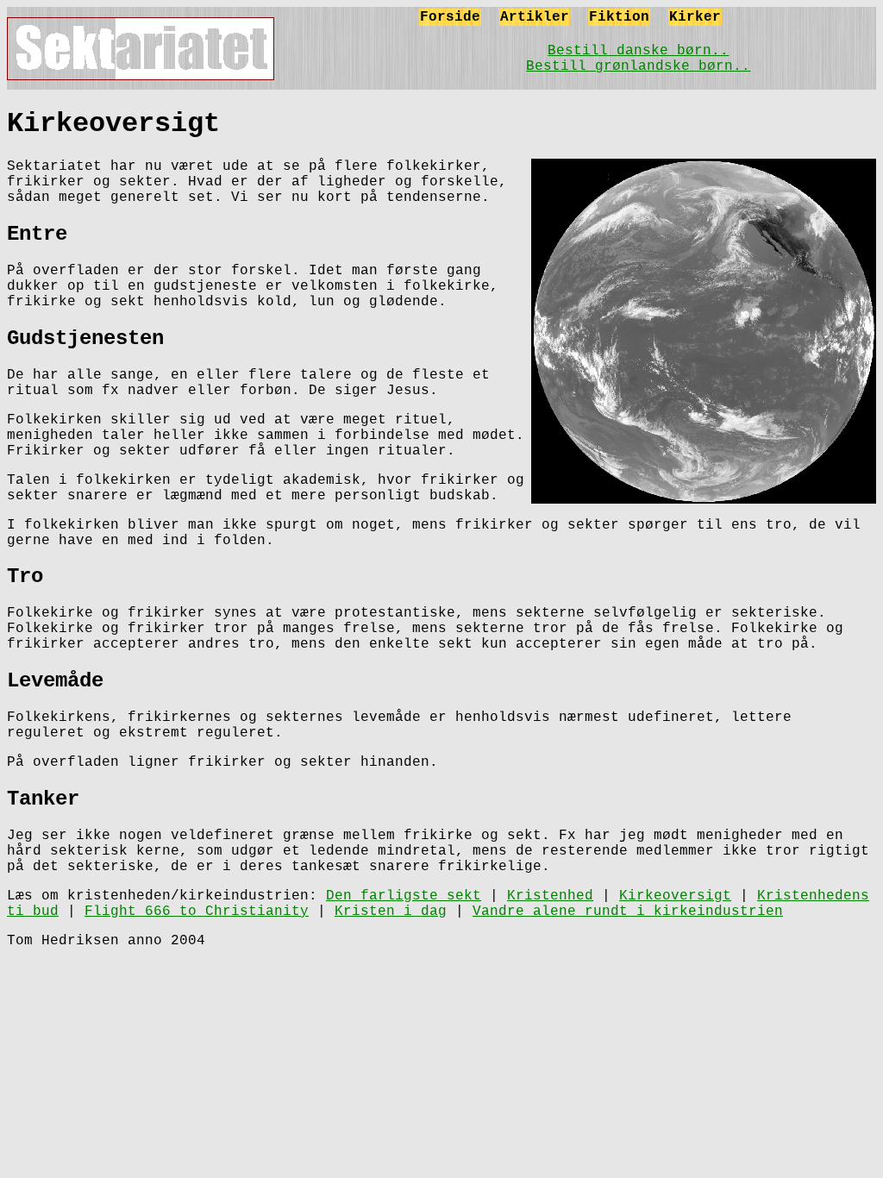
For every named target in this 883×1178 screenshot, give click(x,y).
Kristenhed (550, 896)
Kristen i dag (391, 911)
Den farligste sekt (403, 896)
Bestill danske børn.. (638, 51)
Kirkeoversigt (675, 896)
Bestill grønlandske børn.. (638, 66)
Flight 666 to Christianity (197, 911)
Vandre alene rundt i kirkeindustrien (628, 911)
